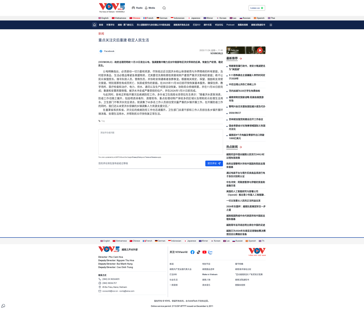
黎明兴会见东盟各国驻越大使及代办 (247, 106)
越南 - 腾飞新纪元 (126, 25)
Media (152, 8)
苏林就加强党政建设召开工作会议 (246, 119)
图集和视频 (243, 25)
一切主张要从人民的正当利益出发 (243, 200)
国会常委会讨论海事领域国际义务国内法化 (247, 127)
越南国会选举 (208, 269)
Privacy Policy (137, 157)
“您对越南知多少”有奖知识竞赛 (249, 274)
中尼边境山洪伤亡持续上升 (242, 84)
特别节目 (206, 264)
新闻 (101, 25)
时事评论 (110, 25)
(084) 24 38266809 (110, 279)
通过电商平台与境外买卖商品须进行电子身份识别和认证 (245, 175)
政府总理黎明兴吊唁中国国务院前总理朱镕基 (245, 165)
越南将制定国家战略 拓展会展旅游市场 (246, 99)
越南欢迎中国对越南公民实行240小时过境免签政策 (245, 156)
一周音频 (174, 285)
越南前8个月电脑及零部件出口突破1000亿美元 (246, 137)
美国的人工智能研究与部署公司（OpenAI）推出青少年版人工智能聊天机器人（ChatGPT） (245, 193)
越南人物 (206, 280)
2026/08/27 (235, 113)
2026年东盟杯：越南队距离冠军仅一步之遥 (246, 208)
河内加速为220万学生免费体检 (244, 90)
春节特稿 (239, 264)
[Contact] (3, 305)
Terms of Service (151, 157)
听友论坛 (219, 25)
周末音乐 (206, 285)
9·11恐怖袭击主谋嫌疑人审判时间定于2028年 (247, 77)
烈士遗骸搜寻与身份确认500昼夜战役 (153, 25)
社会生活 (174, 280)
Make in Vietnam (210, 274)
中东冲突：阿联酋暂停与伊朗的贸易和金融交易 (245, 184)
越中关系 (208, 25)
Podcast (230, 25)
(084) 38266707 (109, 283)
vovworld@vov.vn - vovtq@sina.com (118, 291)
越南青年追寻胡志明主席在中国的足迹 (245, 225)
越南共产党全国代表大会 (181, 269)
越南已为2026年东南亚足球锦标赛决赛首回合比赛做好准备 (246, 232)
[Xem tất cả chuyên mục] (271, 25)
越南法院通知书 (258, 25)
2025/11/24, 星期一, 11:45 (211, 50)
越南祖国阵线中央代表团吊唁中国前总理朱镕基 (245, 217)
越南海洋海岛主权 (182, 25)
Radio (139, 8)
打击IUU (196, 25)
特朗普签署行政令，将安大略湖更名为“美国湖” (247, 68)
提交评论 (212, 163)
